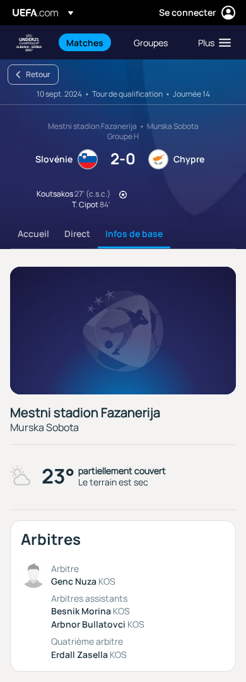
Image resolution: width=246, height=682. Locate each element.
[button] (211, 42)
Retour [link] (38, 74)
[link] (85, 42)
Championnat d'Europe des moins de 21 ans (29, 42)
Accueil (33, 233)
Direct (77, 233)
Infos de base (134, 233)
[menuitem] (89, 42)
